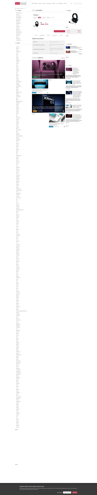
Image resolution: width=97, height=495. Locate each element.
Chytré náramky (19, 17)
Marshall (18, 253)
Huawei (17, 203)
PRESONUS (18, 324)
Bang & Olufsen (19, 86)
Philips (17, 312)
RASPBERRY (18, 330)
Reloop (17, 339)
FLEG (17, 166)
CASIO (17, 113)
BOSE (17, 99)
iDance (17, 211)
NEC (17, 280)
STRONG (18, 378)
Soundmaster (18, 369)
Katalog (44, 3)
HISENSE (18, 194)
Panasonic (18, 306)
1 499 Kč (78, 32)
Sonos (17, 365)
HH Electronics (18, 193)
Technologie (48, 3)
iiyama (17, 214)
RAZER (21, 8)
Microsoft (18, 267)
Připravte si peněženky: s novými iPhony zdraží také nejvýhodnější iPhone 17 (47, 74)
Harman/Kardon (19, 190)
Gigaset (17, 182)
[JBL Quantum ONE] (68, 48)
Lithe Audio (18, 244)
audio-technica (19, 81)
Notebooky (18, 20)
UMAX (17, 404)
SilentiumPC (18, 360)
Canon (17, 105)
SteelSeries (18, 377)
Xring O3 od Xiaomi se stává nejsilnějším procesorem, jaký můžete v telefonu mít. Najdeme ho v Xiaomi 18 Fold (48, 108)
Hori (17, 199)
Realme (17, 338)
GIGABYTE (18, 181)
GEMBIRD (18, 178)
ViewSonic (18, 413)
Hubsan (18, 205)
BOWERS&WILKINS (19, 101)
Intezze (17, 217)
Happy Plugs (18, 188)
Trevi (17, 395)
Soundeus (18, 368)
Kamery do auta (19, 32)
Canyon (17, 110)
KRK (17, 232)
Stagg (17, 375)
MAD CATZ (18, 249)
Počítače (53, 3)
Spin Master (18, 374)
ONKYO (17, 297)
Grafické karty (18, 40)
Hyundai (18, 208)
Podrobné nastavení (67, 492)
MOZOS (17, 270)
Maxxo (17, 259)
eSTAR (17, 160)
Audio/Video (60, 3)
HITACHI (18, 196)
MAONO (17, 252)
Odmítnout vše (59, 492)
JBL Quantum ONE (74, 46)
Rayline (17, 332)
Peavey (17, 309)
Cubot (17, 128)
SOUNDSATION (18, 372)
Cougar (17, 120)
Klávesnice (18, 38)
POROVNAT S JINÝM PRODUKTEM (59, 31)
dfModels (18, 140)
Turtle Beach (18, 401)
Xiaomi (18, 422)
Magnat (18, 250)
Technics (17, 389)
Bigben (17, 93)
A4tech (17, 48)
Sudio (17, 380)
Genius (17, 179)
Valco (17, 410)
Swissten (18, 383)
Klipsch (17, 229)
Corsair (17, 119)
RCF (17, 336)
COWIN (17, 122)
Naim (17, 279)
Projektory (18, 26)
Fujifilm (17, 172)
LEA (17, 238)
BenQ (17, 90)
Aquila (17, 74)
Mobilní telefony (35, 3)
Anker (17, 63)
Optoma (18, 300)
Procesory (18, 35)
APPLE (17, 71)
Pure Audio (18, 327)
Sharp (17, 356)
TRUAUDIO (18, 398)
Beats (17, 89)
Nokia (17, 288)
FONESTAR (18, 167)
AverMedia (18, 84)
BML (17, 98)
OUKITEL (17, 303)
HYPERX (18, 206)
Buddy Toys (18, 102)
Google (17, 185)
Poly (17, 321)
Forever (17, 169)
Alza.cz (68, 30)
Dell (17, 131)
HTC (17, 202)
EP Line (17, 157)
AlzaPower (18, 60)
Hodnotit (53, 17)
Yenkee (17, 427)
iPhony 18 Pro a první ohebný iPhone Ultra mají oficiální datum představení (77, 116)
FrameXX (18, 170)
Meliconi (18, 264)
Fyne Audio (18, 175)
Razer (24, 8)
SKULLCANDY (18, 362)
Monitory (18, 29)
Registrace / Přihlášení (78, 3)
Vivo (17, 416)
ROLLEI (17, 345)
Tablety (17, 14)
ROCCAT (17, 344)
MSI (17, 273)
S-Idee (17, 359)
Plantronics (18, 315)
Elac (17, 152)
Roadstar (18, 342)
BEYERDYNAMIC (19, 92)
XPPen (17, 424)
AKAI (17, 54)
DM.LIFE (17, 143)
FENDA (17, 163)
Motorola (18, 268)
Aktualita (34, 92)
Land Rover (18, 235)
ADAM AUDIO (18, 51)
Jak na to (65, 3)
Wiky (17, 418)
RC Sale (17, 335)
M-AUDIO (18, 255)
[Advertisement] (23, 445)
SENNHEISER (18, 354)
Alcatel (17, 57)
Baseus (17, 87)
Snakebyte (18, 363)
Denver (17, 137)
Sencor (17, 353)
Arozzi (17, 77)
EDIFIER (17, 149)
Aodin (17, 66)
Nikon (17, 285)
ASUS (17, 78)
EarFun (17, 146)
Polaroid (17, 318)
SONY (17, 366)
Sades (17, 348)
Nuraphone (18, 292)
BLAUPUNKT (18, 96)
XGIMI (17, 421)
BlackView (18, 95)
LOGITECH (18, 246)
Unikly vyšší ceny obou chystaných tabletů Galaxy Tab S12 (39, 90)
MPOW (17, 271)
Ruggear (17, 347)
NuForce (17, 291)
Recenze (40, 3)
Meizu (17, 262)
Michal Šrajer (40, 92)
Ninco (17, 286)
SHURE (17, 357)
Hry (56, 3)
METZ (17, 265)
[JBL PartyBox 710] (68, 52)
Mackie (17, 247)
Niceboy (17, 283)
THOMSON (18, 392)
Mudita (17, 274)
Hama (17, 187)
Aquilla (17, 75)
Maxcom (18, 258)
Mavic (17, 256)
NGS (17, 282)
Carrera (17, 111)
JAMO (17, 223)
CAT (17, 114)
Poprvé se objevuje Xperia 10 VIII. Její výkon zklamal (56, 124)
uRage (17, 407)
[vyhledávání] (71, 3)
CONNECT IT (18, 117)
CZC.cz (68, 32)
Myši (17, 37)
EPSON (17, 158)
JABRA (17, 220)
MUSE (17, 276)
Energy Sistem (18, 155)
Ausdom (17, 83)
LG (17, 243)
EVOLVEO (18, 161)
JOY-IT (17, 226)
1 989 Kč (78, 30)
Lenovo (18, 241)
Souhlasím (75, 492)
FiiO (17, 164)
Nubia (17, 289)
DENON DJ (18, 134)
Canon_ (17, 107)
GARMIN (17, 176)
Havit (17, 191)
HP (17, 200)
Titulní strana (18, 8)
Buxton (17, 104)
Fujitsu (17, 173)
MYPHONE (18, 277)
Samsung (18, 351)
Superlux (17, 381)
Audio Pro (18, 80)
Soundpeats (18, 371)
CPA (17, 125)
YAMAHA (18, 425)
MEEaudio (18, 261)
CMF (17, 116)
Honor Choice (18, 197)
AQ (17, 72)
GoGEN (17, 184)
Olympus (18, 294)
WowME (17, 419)
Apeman (17, 69)
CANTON (18, 108)
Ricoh (17, 341)
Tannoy (17, 386)
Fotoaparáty (18, 23)
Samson (18, 350)
